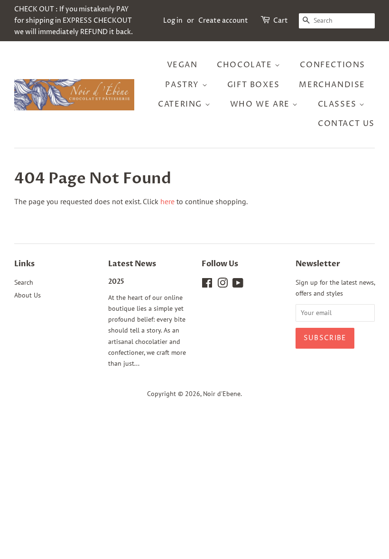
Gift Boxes (253, 85)
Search (23, 282)
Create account (223, 20)
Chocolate (246, 65)
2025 (116, 282)
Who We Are (261, 104)
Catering (181, 104)
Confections (332, 65)
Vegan (182, 65)
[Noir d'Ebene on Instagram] (222, 284)
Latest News (132, 264)
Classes (339, 104)
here (167, 201)
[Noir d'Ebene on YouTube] (237, 284)
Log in (173, 20)
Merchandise (332, 85)
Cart (280, 20)
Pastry (183, 85)
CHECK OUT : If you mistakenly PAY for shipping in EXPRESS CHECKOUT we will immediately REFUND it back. (73, 20)
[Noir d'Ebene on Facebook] (207, 284)
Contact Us (346, 123)
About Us (27, 295)
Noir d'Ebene (222, 393)
